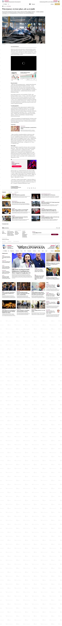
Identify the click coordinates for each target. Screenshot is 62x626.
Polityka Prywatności (10, 231)
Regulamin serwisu (10, 233)
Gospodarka (9, 6)
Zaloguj (57, 4)
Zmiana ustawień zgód (10, 232)
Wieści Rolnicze (24, 236)
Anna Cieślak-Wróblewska (15, 46)
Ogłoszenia (16, 232)
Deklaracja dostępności (10, 235)
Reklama (16, 231)
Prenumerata (17, 233)
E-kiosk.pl (23, 231)
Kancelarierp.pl (24, 235)
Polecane (10, 192)
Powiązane (4, 192)
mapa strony (4, 241)
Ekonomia (33, 4)
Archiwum (16, 234)
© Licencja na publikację (14, 186)
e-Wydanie (52, 4)
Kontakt (3, 232)
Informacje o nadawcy (10, 234)
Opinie (47, 282)
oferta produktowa (16, 241)
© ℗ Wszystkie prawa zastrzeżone (16, 187)
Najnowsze (16, 192)
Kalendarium (9, 241)
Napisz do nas (4, 233)
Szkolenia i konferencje (5, 239)
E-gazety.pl (24, 232)
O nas (3, 231)
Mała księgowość (24, 234)
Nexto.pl (23, 233)
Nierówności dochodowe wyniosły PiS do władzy (28, 128)
